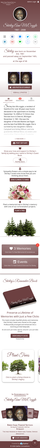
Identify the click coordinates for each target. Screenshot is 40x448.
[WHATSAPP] (35, 36)
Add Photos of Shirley (21, 87)
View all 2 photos (20, 92)
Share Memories (21, 438)
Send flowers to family (20, 180)
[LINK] (35, 42)
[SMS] (20, 42)
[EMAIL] (12, 42)
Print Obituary (21, 143)
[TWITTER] (28, 36)
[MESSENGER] (20, 36)
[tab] (8, 99)
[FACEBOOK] (12, 36)
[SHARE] (28, 42)
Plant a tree (20, 210)
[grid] (20, 369)
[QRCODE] (5, 36)
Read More (20, 139)
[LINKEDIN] (5, 42)
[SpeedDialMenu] (35, 443)
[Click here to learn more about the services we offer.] (20, 427)
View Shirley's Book (20, 336)
